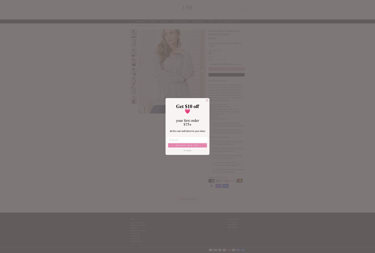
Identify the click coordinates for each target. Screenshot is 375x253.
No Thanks (187, 151)
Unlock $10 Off (187, 145)
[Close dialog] (207, 100)
